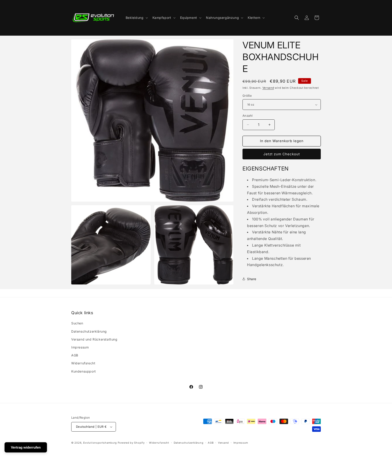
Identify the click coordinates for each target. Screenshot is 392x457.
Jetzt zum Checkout (281, 154)
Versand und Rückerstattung (94, 339)
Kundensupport (83, 371)
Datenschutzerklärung (89, 331)
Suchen (77, 323)
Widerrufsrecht (83, 363)
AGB (74, 355)
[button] (136, 17)
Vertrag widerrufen (26, 447)
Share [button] (251, 279)
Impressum (80, 347)
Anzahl (247, 115)
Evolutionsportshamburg (100, 442)
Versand (268, 87)
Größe (247, 95)
